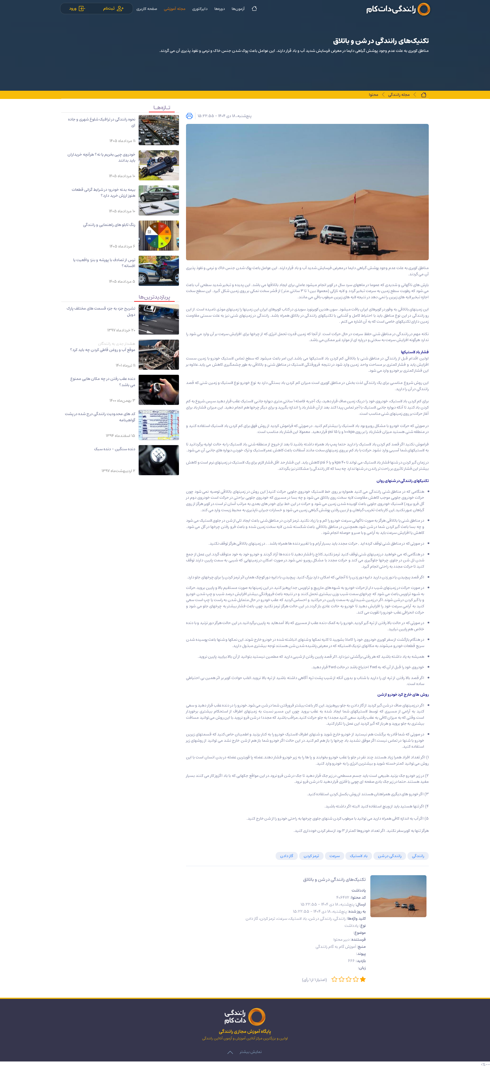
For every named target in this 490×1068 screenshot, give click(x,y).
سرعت (335, 855)
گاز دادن (286, 855)
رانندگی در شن (390, 855)
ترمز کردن (311, 855)
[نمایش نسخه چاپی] (189, 116)
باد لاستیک (359, 855)
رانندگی (418, 855)
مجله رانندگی (399, 95)
